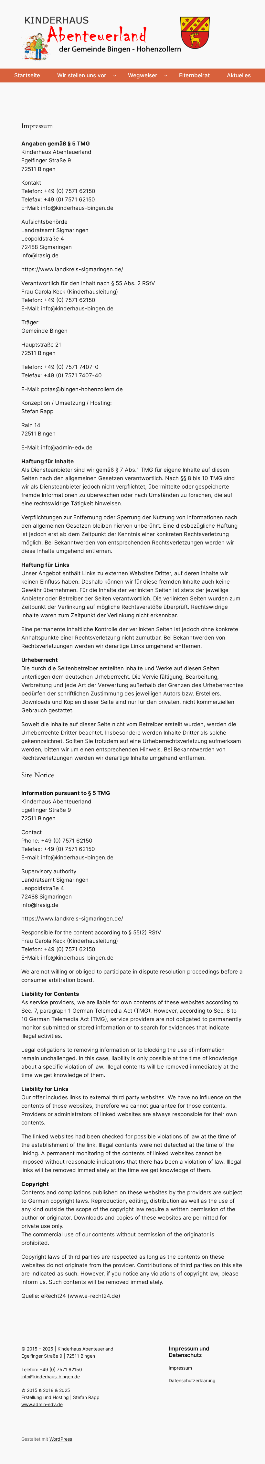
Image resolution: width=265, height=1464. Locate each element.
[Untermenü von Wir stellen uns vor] (114, 75)
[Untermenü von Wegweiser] (165, 75)
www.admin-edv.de (42, 1404)
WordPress (60, 1439)
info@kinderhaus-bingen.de (50, 1376)
